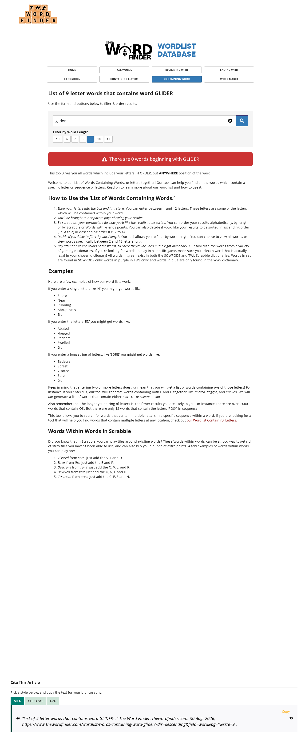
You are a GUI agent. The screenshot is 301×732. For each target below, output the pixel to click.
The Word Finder (38, 14)
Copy (286, 711)
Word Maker (229, 79)
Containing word (177, 79)
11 (108, 139)
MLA (17, 701)
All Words (124, 69)
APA (53, 701)
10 (99, 139)
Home (72, 69)
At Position (72, 79)
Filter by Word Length (70, 132)
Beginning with (176, 69)
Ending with (229, 69)
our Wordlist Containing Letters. (212, 420)
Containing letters (124, 79)
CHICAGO (35, 701)
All (57, 139)
